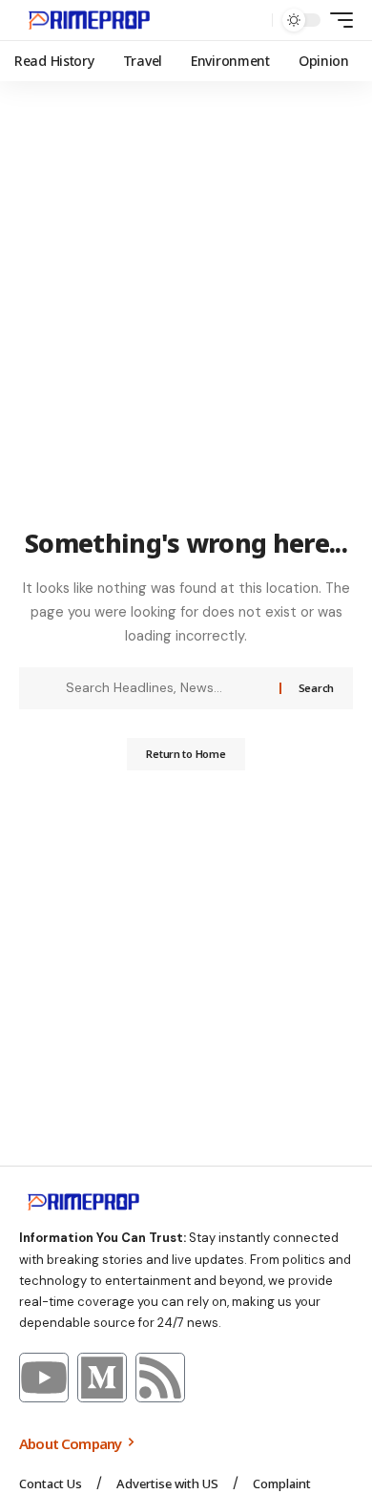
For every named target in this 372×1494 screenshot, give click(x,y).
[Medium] (102, 1377)
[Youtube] (44, 1377)
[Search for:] (165, 688)
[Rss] (160, 1377)
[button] (253, 20)
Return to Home (185, 754)
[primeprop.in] (89, 20)
